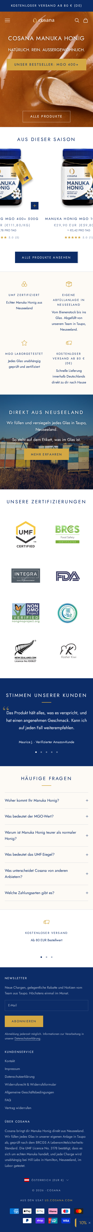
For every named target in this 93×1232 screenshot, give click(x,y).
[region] (46, 934)
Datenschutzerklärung (27, 1038)
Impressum (12, 1068)
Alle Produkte (46, 116)
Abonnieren (24, 1021)
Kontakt (10, 1061)
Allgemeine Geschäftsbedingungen (29, 1092)
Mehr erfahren (46, 454)
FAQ (8, 1100)
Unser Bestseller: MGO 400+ (46, 64)
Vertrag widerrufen (18, 1107)
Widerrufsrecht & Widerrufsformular (30, 1084)
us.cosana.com (59, 1200)
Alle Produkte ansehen (46, 257)
